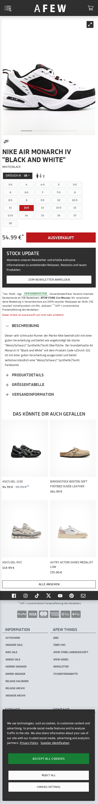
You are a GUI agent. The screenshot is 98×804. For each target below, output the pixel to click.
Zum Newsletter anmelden (49, 279)
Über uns (59, 644)
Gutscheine (12, 637)
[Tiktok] (37, 595)
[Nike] (6, 141)
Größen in (16, 175)
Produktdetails (27, 374)
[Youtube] (60, 595)
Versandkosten (35, 293)
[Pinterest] (72, 595)
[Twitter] (49, 595)
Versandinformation (32, 394)
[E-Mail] (83, 595)
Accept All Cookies (49, 758)
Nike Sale (11, 652)
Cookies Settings (48, 786)
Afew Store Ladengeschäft (70, 652)
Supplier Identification (55, 743)
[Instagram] (26, 595)
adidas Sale (12, 659)
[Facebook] (14, 595)
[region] (49, 755)
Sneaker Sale (14, 644)
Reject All (49, 775)
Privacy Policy (29, 743)
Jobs (56, 637)
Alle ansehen (49, 584)
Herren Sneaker (15, 666)
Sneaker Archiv (15, 695)
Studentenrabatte (65, 673)
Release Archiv (15, 688)
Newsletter (61, 666)
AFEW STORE (50, 8)
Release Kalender (16, 681)
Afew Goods (60, 659)
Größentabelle (27, 384)
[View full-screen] (90, 24)
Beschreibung (25, 325)
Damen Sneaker (15, 673)
